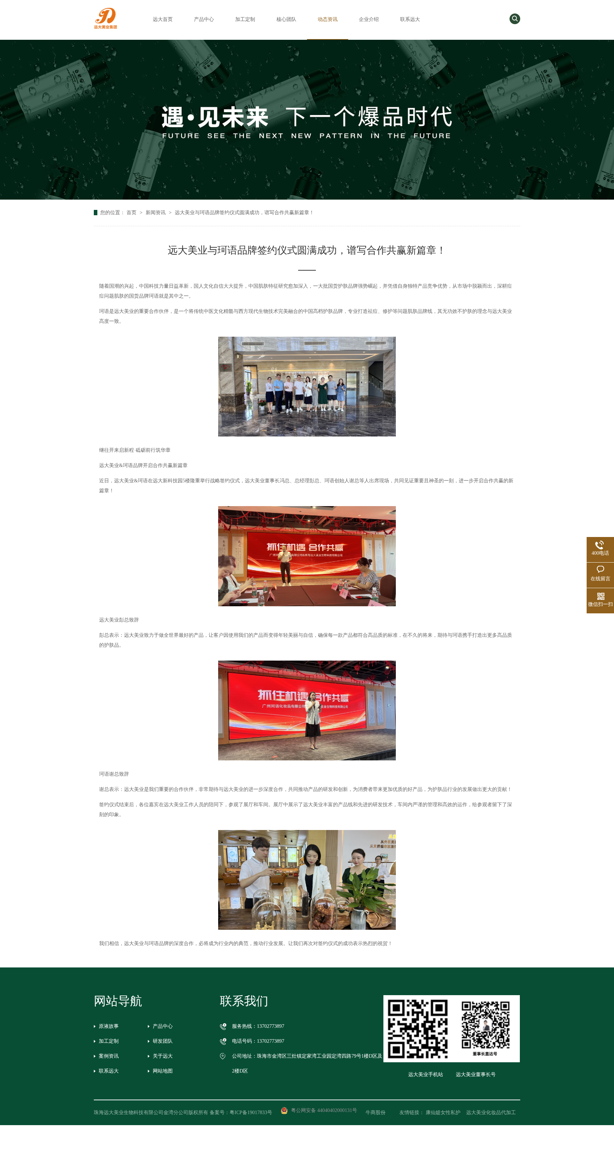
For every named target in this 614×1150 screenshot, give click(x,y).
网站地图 (163, 1071)
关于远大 (163, 1056)
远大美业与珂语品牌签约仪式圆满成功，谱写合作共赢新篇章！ (244, 212)
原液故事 (109, 1026)
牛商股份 (380, 1112)
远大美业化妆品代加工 (491, 1112)
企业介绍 (369, 19)
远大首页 (163, 19)
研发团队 (163, 1041)
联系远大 (410, 19)
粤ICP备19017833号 (251, 1112)
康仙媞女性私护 (443, 1112)
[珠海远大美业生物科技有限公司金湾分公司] (105, 29)
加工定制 (245, 19)
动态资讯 (328, 19)
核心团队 (286, 19)
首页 (132, 212)
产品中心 (204, 19)
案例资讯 (109, 1056)
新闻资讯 (156, 212)
